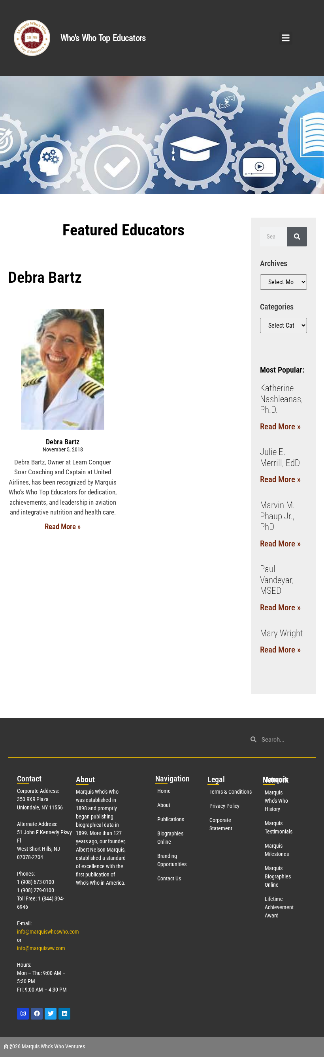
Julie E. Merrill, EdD (280, 457)
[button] (285, 38)
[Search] (297, 236)
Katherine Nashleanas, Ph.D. (281, 399)
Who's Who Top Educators (103, 38)
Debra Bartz (62, 442)
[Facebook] (37, 1014)
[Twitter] (51, 1014)
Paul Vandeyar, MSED (277, 580)
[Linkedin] (64, 1014)
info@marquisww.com (41, 948)
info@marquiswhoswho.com (48, 931)
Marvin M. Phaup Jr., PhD (277, 516)
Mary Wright (281, 633)
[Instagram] (23, 1014)
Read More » (63, 526)
